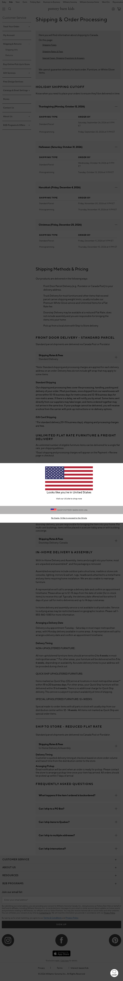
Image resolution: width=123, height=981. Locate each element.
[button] (114, 973)
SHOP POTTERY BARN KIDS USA (72, 510)
